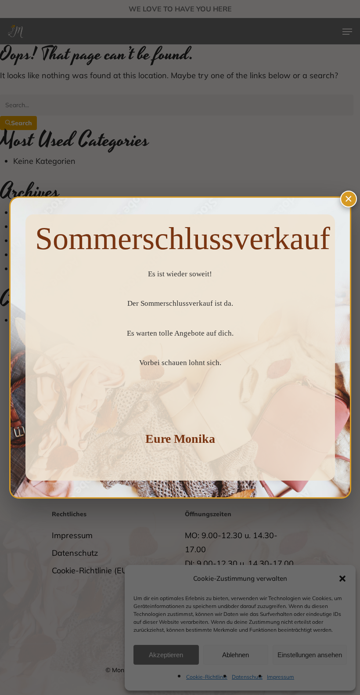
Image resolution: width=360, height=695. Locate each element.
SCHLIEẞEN (348, 199)
